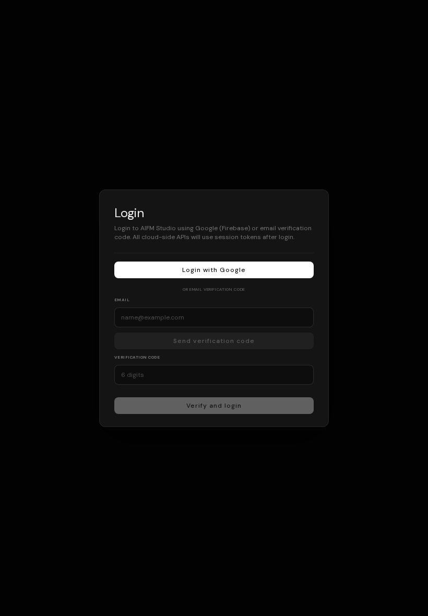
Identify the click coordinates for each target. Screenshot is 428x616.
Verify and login (213, 405)
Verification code (137, 356)
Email (121, 299)
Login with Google (213, 269)
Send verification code (213, 340)
